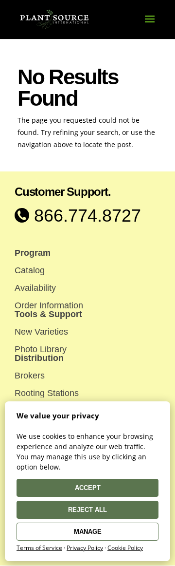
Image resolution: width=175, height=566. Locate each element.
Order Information (49, 305)
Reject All (87, 509)
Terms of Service (39, 548)
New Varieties (41, 332)
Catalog (30, 270)
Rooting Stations (47, 393)
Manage (88, 531)
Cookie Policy (125, 548)
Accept (88, 487)
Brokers (30, 375)
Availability (35, 288)
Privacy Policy (85, 548)
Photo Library (41, 349)
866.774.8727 (85, 216)
